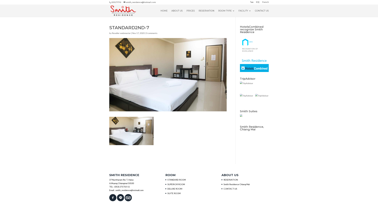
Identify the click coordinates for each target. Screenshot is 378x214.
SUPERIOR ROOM (176, 184)
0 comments (151, 33)
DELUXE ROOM (174, 188)
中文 (258, 2)
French (265, 2)
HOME (164, 11)
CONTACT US (262, 11)
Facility (243, 11)
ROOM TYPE (225, 11)
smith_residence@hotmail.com (129, 190)
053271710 (116, 2)
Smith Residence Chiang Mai (237, 184)
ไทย (251, 2)
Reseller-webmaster (121, 33)
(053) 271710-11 (122, 186)
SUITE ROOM (174, 193)
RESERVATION (206, 11)
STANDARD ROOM (176, 179)
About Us (177, 11)
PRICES (190, 11)
